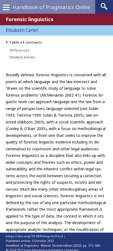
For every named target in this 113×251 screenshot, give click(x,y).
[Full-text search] (104, 9)
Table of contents (25, 42)
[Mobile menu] (6, 8)
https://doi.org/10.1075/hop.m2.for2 (34, 236)
